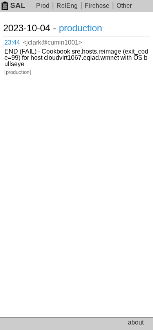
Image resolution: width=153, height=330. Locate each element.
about (136, 322)
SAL (18, 5)
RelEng (67, 5)
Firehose (97, 5)
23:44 (12, 42)
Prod (42, 5)
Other (124, 5)
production (80, 28)
